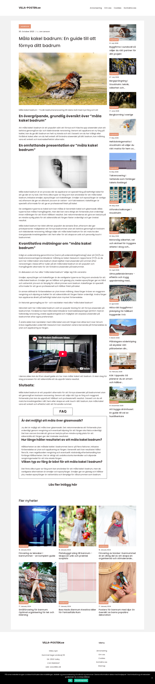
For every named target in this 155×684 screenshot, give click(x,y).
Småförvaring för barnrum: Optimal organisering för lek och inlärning (36, 612)
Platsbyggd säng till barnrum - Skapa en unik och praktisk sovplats (75, 556)
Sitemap (101, 666)
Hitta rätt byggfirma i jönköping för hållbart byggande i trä (121, 311)
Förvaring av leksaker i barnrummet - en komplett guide (37, 554)
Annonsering (96, 8)
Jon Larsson (44, 31)
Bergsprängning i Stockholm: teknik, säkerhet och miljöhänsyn (119, 84)
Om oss (107, 8)
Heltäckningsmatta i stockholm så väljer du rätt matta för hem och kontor (122, 145)
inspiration (114, 40)
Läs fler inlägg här (63, 485)
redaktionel (25, 26)
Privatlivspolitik (81, 680)
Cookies (117, 8)
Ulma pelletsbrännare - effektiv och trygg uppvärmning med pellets (122, 277)
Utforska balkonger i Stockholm (120, 211)
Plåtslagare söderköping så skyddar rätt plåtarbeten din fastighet (122, 345)
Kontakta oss (130, 8)
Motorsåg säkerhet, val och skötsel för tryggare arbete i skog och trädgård (122, 243)
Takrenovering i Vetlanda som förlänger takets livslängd (122, 179)
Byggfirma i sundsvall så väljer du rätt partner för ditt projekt (122, 50)
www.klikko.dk (55, 667)
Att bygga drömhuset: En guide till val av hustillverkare (121, 413)
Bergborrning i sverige (121, 114)
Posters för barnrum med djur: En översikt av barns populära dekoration (117, 612)
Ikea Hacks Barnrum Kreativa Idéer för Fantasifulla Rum (77, 611)
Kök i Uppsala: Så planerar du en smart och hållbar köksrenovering (120, 379)
